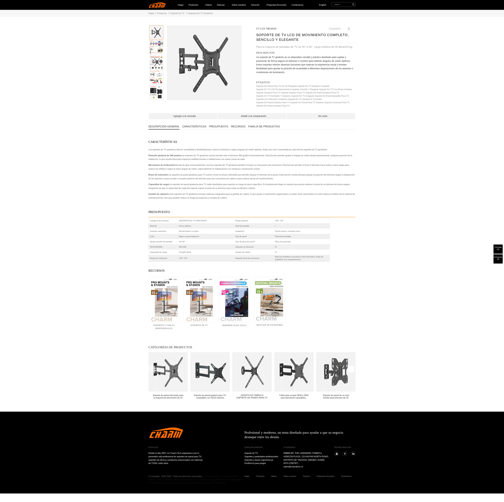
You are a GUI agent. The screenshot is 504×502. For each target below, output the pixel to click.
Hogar (180, 5)
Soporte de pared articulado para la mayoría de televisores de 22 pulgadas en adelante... (168, 396)
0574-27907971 (291, 463)
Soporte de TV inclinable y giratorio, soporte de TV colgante (285, 96)
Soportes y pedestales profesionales (261, 456)
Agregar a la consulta (184, 116)
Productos (193, 5)
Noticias (221, 5)
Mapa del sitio (230, 476)
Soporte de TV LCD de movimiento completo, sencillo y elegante (287, 89)
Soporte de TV (177, 13)
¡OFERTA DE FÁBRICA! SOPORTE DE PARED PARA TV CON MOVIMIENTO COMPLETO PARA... (252, 396)
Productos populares (212, 476)
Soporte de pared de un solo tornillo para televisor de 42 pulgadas (336, 396)
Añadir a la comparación (253, 116)
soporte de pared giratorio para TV (273, 102)
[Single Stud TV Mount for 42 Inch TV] (335, 371)
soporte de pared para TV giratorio (307, 102)
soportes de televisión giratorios (271, 99)
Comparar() (498, 258)
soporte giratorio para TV (268, 93)
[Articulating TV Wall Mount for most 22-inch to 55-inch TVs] (168, 371)
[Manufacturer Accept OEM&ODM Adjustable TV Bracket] (294, 371)
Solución (306, 476)
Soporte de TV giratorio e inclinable (305, 99)
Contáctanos (297, 5)
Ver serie (322, 116)
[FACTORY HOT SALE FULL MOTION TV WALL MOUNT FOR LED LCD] (252, 371)
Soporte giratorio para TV (293, 93)
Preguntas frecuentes (276, 5)
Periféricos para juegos (255, 463)
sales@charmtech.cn (293, 467)
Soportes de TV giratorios (200, 13)
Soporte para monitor (225, 479)
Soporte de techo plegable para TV (164, 479)
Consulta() (498, 248)
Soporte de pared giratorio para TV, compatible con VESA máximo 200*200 (210, 396)
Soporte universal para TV (337, 102)
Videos (208, 5)
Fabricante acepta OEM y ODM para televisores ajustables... (293, 396)
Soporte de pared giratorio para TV (322, 93)
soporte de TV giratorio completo (313, 86)
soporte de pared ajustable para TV (332, 96)
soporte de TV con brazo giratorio (335, 89)
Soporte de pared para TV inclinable (208, 483)
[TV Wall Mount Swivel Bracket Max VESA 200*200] (210, 371)
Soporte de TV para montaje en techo (172, 483)
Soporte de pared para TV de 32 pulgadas (276, 86)
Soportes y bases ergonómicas (258, 460)
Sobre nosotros (239, 5)
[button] (238, 64)
